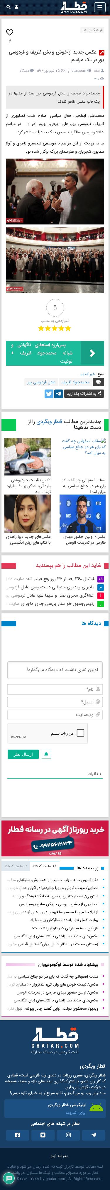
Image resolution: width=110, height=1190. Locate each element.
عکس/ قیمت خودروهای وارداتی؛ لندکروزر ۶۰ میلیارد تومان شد (29, 486)
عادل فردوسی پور (41, 382)
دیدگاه (24, 71)
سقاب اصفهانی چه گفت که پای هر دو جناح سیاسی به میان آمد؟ (84, 486)
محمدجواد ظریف (75, 382)
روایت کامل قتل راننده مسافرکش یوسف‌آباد (64, 920)
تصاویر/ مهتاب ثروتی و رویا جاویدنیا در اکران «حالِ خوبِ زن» (50, 888)
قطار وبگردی (49, 421)
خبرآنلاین (87, 374)
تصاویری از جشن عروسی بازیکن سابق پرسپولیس (58, 904)
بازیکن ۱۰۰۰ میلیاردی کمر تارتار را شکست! (65, 928)
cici (97, 71)
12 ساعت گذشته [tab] (15, 866)
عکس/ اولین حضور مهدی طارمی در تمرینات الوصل (84, 539)
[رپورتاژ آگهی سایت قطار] (55, 839)
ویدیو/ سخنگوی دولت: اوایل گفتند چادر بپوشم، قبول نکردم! (51, 1009)
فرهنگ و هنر (92, 30)
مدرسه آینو (59, 1156)
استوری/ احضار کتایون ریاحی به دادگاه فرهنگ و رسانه (55, 896)
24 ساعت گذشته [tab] (44, 866)
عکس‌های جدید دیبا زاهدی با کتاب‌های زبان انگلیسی (28, 539)
